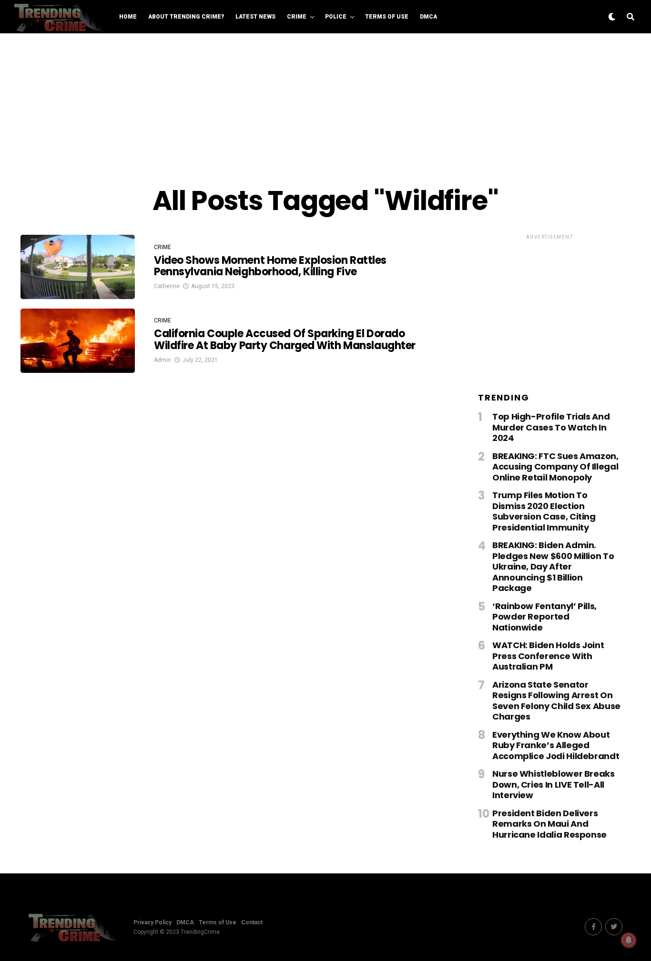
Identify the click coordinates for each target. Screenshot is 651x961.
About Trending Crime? (186, 16)
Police (335, 16)
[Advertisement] (325, 109)
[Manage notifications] (628, 940)
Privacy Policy (152, 922)
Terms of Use (386, 16)
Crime (296, 16)
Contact (252, 922)
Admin (162, 360)
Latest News (255, 16)
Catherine (167, 286)
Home (128, 16)
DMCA (428, 16)
